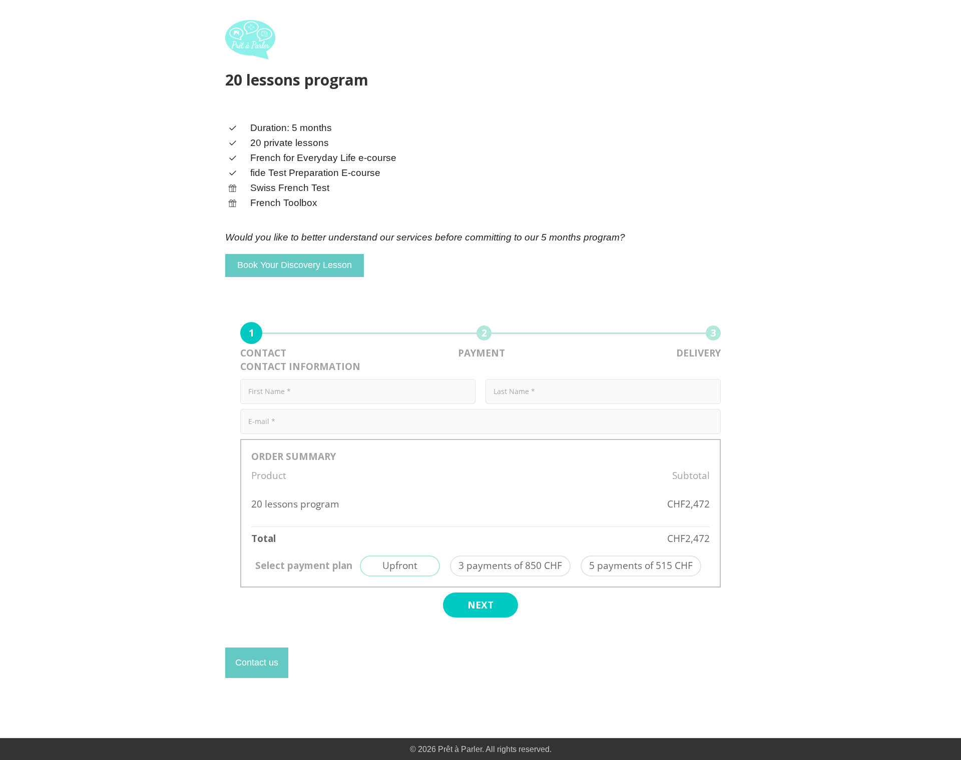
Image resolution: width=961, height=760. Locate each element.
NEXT (480, 605)
